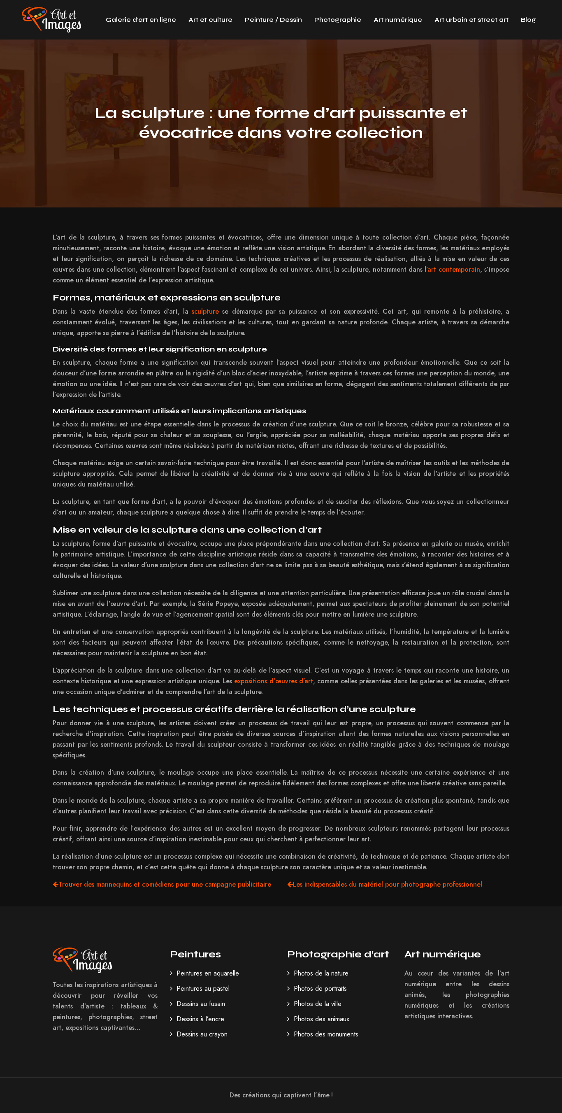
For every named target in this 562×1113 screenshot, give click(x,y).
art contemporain (453, 269)
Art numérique (398, 19)
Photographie (337, 19)
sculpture (205, 311)
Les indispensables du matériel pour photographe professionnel (387, 884)
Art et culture (210, 19)
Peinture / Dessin (273, 19)
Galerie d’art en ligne (141, 19)
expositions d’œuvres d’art (273, 681)
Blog (528, 19)
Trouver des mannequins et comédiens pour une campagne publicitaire (164, 884)
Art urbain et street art (471, 19)
